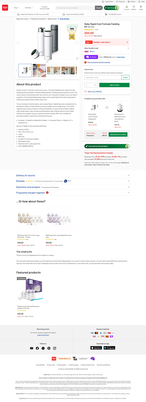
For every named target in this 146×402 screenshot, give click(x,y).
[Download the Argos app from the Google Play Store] (109, 349)
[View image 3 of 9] (53, 70)
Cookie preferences (88, 365)
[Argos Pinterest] (48, 348)
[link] (107, 61)
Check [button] (125, 77)
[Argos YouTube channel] (31, 348)
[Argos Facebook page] (37, 348)
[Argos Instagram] (54, 348)
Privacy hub (51, 365)
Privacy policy (61, 365)
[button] (72, 26)
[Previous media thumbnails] (16, 70)
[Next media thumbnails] (78, 70)
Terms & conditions (103, 365)
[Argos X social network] (43, 348)
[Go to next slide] (77, 42)
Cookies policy (74, 365)
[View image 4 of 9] (68, 70)
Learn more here (43, 335)
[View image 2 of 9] (39, 70)
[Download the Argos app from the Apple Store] (96, 349)
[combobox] (75, 8)
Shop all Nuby (64, 19)
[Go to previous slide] (17, 42)
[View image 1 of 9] (25, 70)
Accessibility (40, 365)
